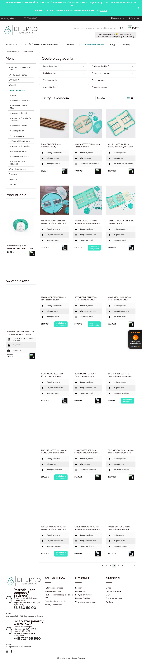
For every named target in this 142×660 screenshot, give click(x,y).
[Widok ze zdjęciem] (128, 98)
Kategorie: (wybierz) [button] (51, 66)
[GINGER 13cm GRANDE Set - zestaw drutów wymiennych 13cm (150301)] (87, 506)
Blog (108, 595)
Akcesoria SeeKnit (19, 113)
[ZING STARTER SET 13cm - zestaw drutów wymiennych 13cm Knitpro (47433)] (120, 353)
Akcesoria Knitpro (19, 125)
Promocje (13, 174)
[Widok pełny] (132, 98)
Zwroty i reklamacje (53, 604)
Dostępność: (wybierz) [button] (101, 73)
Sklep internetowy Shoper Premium (71, 658)
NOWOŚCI (13, 179)
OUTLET (12, 184)
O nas (108, 588)
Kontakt (109, 602)
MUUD (14, 95)
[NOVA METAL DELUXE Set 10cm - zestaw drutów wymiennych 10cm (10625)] (87, 276)
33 (130, 565)
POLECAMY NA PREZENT (17, 162)
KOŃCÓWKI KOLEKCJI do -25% (20, 68)
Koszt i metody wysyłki (55, 601)
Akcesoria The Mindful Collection (20, 119)
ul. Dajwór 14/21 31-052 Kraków (18, 647)
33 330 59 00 (30, 18)
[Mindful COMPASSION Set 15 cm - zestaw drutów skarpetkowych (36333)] (54, 276)
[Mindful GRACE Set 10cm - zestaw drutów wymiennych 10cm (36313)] (87, 200)
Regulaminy (80, 591)
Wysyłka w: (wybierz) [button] (51, 80)
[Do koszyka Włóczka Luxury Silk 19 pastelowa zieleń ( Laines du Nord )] (32, 253)
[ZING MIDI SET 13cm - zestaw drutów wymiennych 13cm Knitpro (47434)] (54, 429)
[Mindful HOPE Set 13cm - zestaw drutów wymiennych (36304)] (120, 123)
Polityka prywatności (84, 595)
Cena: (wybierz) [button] (98, 80)
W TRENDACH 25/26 (18, 75)
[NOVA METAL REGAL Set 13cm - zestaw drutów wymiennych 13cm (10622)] (54, 353)
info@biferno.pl (11, 18)
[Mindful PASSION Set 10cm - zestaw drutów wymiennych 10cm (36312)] (54, 200)
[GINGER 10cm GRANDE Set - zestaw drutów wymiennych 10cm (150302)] (54, 506)
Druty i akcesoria (17, 90)
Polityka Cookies (82, 598)
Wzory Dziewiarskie (17, 169)
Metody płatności (53, 591)
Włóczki (12, 85)
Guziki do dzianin (19, 151)
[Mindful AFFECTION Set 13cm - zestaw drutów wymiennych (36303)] (87, 123)
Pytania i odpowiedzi (54, 588)
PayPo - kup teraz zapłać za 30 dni (59, 596)
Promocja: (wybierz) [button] (100, 87)
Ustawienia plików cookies (86, 602)
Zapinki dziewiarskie (20, 156)
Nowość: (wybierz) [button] (50, 87)
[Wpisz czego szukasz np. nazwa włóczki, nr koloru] (121, 28)
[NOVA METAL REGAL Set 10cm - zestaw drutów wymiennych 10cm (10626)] (87, 353)
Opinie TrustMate (113, 591)
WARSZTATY (14, 80)
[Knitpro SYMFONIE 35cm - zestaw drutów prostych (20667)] (120, 506)
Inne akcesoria (18, 136)
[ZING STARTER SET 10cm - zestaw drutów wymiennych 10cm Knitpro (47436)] (87, 429)
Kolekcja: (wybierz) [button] (50, 73)
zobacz (71, 5)
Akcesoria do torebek (21, 146)
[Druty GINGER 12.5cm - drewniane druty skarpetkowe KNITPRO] (54, 123)
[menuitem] (13, 44)
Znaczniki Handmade (21, 141)
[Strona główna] (20, 30)
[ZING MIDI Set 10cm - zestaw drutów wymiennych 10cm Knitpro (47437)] (120, 429)
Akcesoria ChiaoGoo (21, 100)
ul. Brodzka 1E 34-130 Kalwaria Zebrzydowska (24, 616)
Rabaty (78, 588)
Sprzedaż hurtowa (114, 598)
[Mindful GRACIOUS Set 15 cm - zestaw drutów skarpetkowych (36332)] (120, 200)
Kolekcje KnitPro (19, 130)
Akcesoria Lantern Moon (18, 106)
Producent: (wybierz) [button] (100, 66)
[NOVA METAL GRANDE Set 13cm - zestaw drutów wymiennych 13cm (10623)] (120, 276)
